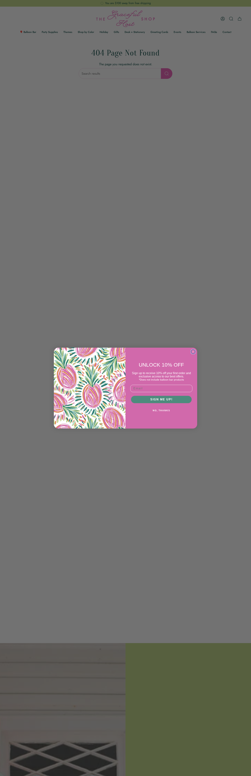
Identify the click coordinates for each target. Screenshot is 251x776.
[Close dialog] (193, 351)
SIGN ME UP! (161, 399)
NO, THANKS (161, 410)
